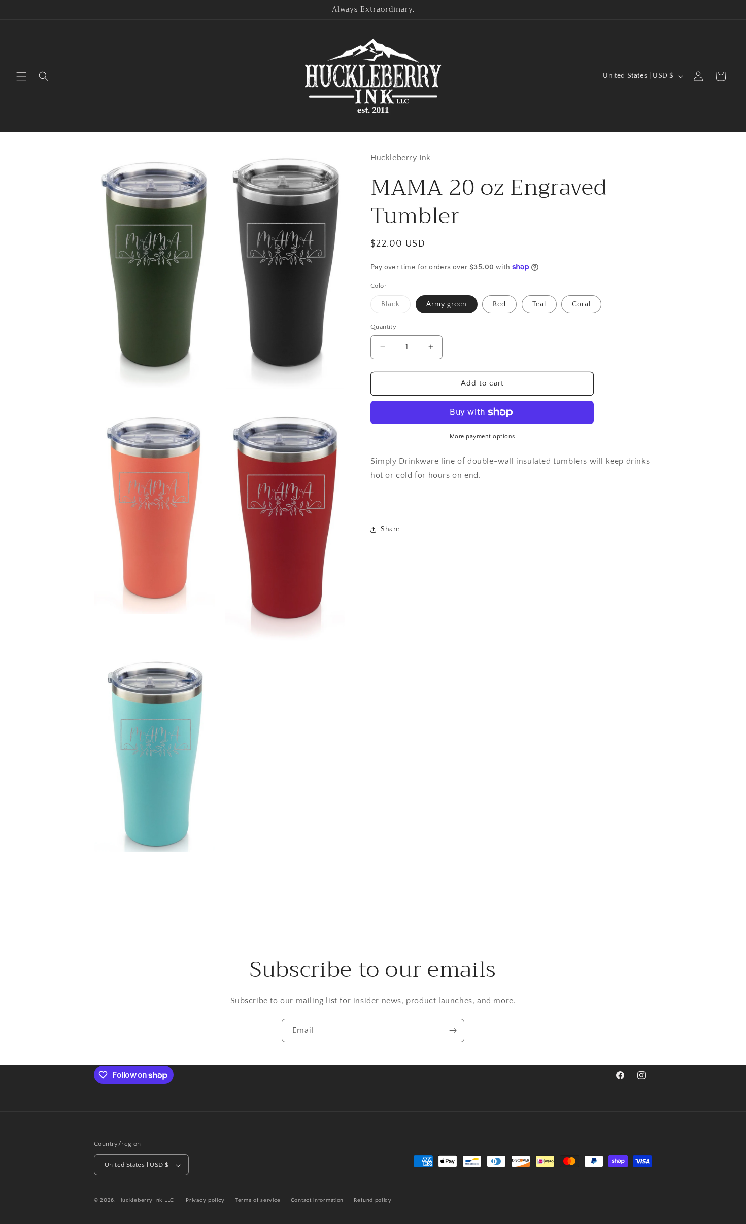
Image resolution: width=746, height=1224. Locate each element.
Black (396, 306)
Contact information (317, 1200)
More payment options (482, 436)
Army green (446, 304)
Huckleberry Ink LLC (146, 1201)
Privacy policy (205, 1200)
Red (499, 304)
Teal (539, 304)
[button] (21, 76)
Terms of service (258, 1200)
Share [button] (390, 529)
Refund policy (373, 1200)
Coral (581, 304)
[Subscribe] (453, 1030)
